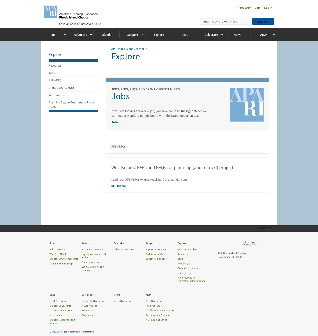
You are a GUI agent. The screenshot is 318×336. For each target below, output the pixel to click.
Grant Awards (89, 315)
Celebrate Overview (93, 301)
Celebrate (211, 34)
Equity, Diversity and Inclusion (93, 268)
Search (263, 21)
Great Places (89, 310)
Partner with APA (155, 254)
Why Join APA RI (58, 254)
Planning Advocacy (92, 262)
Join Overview (57, 249)
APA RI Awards (89, 305)
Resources (55, 65)
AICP (263, 34)
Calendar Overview (124, 249)
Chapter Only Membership (64, 258)
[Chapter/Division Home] (72, 15)
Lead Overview (58, 301)
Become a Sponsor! (156, 258)
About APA (244, 7)
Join (258, 7)
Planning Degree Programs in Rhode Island (72, 104)
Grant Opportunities (62, 87)
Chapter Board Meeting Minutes (62, 321)
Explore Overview (187, 249)
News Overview (122, 301)
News (237, 34)
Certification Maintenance (160, 310)
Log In (268, 7)
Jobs (52, 73)
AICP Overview (154, 301)
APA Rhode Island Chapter (127, 49)
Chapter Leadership (60, 305)
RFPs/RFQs (56, 80)
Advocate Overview (92, 249)
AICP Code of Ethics (156, 319)
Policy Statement (87, 331)
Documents (56, 315)
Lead (185, 34)
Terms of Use (57, 95)
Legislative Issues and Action (94, 255)
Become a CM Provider (158, 315)
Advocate (80, 34)
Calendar (106, 34)
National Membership (61, 263)
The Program (153, 305)
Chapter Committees (61, 310)
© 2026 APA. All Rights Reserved (64, 331)
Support (132, 34)
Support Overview (156, 249)
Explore (159, 34)
